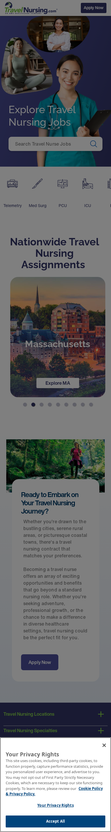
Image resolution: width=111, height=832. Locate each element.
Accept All (55, 821)
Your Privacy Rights (55, 805)
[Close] (104, 745)
